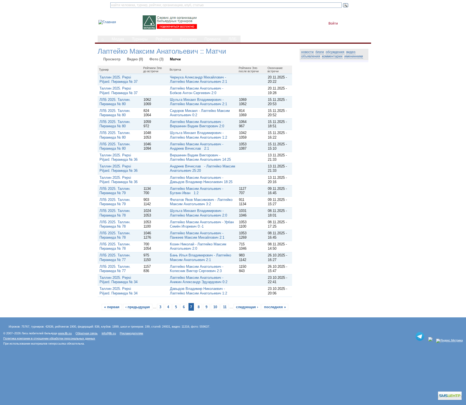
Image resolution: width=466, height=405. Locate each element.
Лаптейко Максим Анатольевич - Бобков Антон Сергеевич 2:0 (196, 90)
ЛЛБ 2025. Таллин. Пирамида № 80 (115, 102)
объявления (310, 56)
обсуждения (335, 52)
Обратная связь (87, 333)
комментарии (332, 56)
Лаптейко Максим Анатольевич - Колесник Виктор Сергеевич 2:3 (196, 269)
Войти (333, 23)
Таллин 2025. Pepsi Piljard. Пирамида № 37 (119, 79)
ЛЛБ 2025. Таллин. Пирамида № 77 (115, 257)
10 (215, 307)
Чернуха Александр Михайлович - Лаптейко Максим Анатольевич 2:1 (198, 79)
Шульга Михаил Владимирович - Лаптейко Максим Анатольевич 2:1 (198, 102)
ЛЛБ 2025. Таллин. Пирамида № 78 (115, 213)
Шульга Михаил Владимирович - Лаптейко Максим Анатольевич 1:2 (198, 135)
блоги (320, 52)
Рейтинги (164, 39)
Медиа (118, 39)
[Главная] (107, 22)
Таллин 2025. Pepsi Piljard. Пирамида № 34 (119, 280)
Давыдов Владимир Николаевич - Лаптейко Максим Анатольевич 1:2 (198, 291)
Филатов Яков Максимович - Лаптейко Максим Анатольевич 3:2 (201, 202)
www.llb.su (65, 333)
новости (307, 52)
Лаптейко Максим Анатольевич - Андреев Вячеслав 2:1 (196, 146)
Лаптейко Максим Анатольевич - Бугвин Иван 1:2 (196, 191)
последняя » (275, 307)
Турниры (140, 39)
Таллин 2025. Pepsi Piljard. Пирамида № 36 (119, 157)
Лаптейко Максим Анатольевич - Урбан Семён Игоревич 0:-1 (202, 224)
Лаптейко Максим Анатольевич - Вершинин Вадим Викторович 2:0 (197, 124)
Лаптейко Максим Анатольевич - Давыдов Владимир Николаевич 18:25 (201, 180)
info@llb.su (109, 333)
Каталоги (188, 39)
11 (225, 307)
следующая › (247, 307)
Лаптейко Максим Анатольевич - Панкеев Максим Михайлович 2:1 (197, 235)
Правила (212, 39)
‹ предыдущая (137, 307)
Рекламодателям (131, 333)
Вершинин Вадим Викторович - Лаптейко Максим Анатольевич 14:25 (200, 157)
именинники (353, 56)
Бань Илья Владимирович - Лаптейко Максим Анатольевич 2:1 (200, 257)
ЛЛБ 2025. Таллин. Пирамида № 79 (115, 191)
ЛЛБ (232, 39)
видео (350, 52)
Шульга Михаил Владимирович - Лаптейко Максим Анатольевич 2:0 (198, 213)
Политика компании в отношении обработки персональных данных (49, 338)
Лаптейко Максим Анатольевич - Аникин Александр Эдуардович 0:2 (198, 280)
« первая (111, 307)
